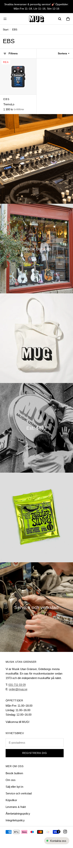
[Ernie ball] (36, 517)
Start (5, 29)
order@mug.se (18, 689)
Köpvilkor (11, 800)
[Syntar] (36, 159)
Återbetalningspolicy (18, 813)
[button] (64, 53)
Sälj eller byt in (14, 786)
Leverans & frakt (16, 806)
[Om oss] (36, 428)
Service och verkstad (19, 793)
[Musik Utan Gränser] (36, 18)
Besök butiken (14, 773)
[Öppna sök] (60, 19)
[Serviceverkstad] (36, 607)
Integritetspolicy (15, 820)
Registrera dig (34, 753)
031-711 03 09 (17, 684)
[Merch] (36, 338)
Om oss (11, 780)
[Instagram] (65, 831)
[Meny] (5, 19)
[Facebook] (58, 831)
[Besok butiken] (36, 248)
